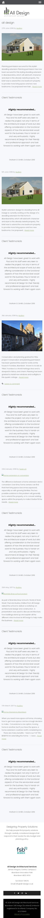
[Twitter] (18, 893)
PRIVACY (17, 914)
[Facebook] (14, 893)
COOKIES (26, 914)
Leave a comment (12, 384)
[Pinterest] (29, 893)
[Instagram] (22, 893)
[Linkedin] (26, 893)
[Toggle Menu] (40, 2)
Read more (37, 86)
